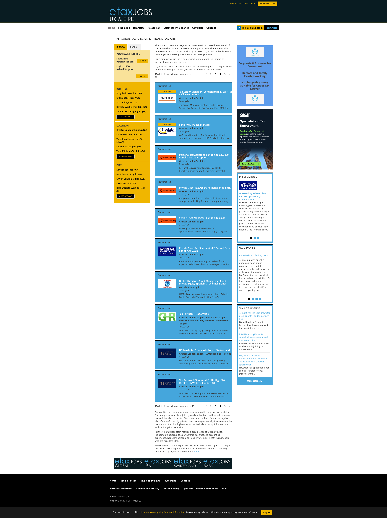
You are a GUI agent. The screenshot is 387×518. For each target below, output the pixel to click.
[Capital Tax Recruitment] (254, 185)
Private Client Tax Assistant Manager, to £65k (205, 187)
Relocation (154, 28)
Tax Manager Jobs (128, 97)
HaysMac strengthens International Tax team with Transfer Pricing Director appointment (253, 360)
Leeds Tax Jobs (126, 183)
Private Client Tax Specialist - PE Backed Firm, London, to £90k (205, 250)
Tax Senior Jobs (126, 102)
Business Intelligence (176, 28)
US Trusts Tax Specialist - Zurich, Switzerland (204, 350)
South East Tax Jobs (128, 146)
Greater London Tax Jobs (131, 129)
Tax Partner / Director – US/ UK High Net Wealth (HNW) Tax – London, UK (202, 382)
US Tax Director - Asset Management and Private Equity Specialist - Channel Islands (203, 282)
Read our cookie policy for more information (162, 512)
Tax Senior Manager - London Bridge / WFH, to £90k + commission (205, 93)
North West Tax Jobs (128, 134)
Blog (224, 488)
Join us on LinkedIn (252, 27)
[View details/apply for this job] (167, 98)
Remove (143, 61)
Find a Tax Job (129, 480)
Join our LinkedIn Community (201, 488)
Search (134, 46)
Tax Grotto (271, 27)
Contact (211, 28)
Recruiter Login (267, 3)
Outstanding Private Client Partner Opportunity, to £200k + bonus (253, 196)
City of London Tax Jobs (130, 178)
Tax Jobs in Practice (129, 93)
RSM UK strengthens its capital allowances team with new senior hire (253, 337)
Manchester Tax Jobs (129, 174)
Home (111, 28)
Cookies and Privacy (147, 488)
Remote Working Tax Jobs (131, 106)
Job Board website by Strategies (125, 501)
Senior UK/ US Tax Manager (194, 124)
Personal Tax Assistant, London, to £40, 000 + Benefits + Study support (205, 156)
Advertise (197, 28)
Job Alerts (139, 28)
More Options (125, 116)
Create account (247, 3)
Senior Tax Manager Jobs (131, 111)
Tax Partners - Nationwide (194, 314)
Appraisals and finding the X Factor (257, 255)
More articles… (254, 380)
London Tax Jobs (127, 169)
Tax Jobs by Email (151, 480)
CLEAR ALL (142, 76)
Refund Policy (171, 488)
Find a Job (124, 28)
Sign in (233, 3)
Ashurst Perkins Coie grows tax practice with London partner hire (254, 315)
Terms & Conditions (121, 488)
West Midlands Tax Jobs (130, 151)
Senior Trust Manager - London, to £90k (202, 218)
